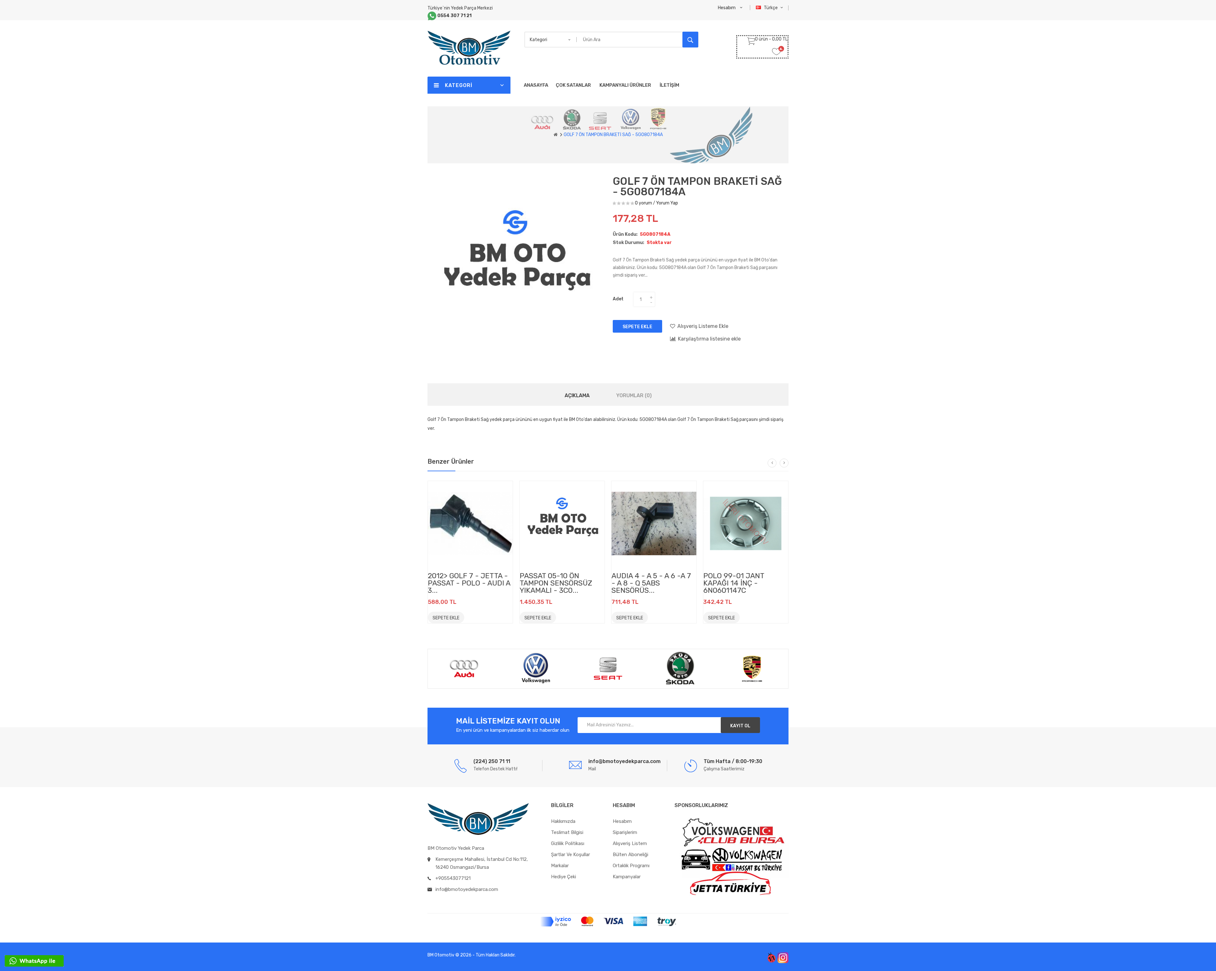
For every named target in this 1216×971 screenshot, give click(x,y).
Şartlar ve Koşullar (570, 854)
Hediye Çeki (563, 877)
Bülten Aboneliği (630, 854)
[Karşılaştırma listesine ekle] (487, 617)
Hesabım (622, 821)
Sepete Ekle (637, 326)
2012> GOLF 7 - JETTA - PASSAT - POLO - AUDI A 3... (469, 583)
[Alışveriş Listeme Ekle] (472, 617)
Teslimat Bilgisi (567, 832)
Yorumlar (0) (634, 395)
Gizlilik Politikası (567, 843)
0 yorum (643, 203)
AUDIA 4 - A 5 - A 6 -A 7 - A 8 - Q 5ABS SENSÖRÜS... (651, 583)
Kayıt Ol (740, 726)
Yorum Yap (667, 203)
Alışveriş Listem (630, 843)
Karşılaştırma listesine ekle (709, 339)
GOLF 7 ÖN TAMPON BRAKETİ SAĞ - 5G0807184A (613, 134)
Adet (618, 299)
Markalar (560, 865)
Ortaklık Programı (631, 865)
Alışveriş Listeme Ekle (702, 326)
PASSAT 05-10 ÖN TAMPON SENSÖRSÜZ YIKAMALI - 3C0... (556, 583)
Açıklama (577, 395)
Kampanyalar (627, 877)
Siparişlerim (625, 832)
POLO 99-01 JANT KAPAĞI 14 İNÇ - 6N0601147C (733, 583)
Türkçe (771, 7)
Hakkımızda (563, 821)
